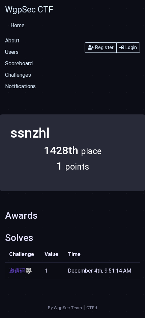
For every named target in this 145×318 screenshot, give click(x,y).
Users (12, 52)
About (12, 40)
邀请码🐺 (20, 271)
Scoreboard (19, 63)
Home (17, 25)
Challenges (18, 75)
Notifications (20, 86)
